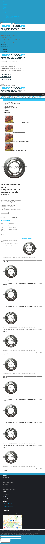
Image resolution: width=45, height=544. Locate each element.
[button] (22, 1)
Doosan (4, 7)
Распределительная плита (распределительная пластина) (21, 257)
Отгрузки (7, 19)
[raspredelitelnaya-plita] (14, 181)
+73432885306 (4, 49)
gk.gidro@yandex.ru (4, 51)
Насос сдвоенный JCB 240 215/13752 (21, 122)
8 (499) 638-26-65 (5, 46)
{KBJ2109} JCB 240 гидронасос (19, 150)
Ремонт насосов (9, 17)
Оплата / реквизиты (7, 11)
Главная (5, 4)
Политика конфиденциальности (12, 16)
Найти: (2, 22)
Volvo (4, 8)
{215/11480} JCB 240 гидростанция (21, 141)
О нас (4, 13)
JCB (11, 115)
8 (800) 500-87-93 (5, 44)
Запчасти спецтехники (8, 9)
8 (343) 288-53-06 (5, 79)
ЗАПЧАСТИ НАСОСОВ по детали (12, 96)
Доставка (5, 12)
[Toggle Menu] (43, 94)
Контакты (5, 20)
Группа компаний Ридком (11, 15)
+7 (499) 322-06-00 (8, 503)
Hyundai (4, 6)
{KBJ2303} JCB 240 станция (19, 132)
